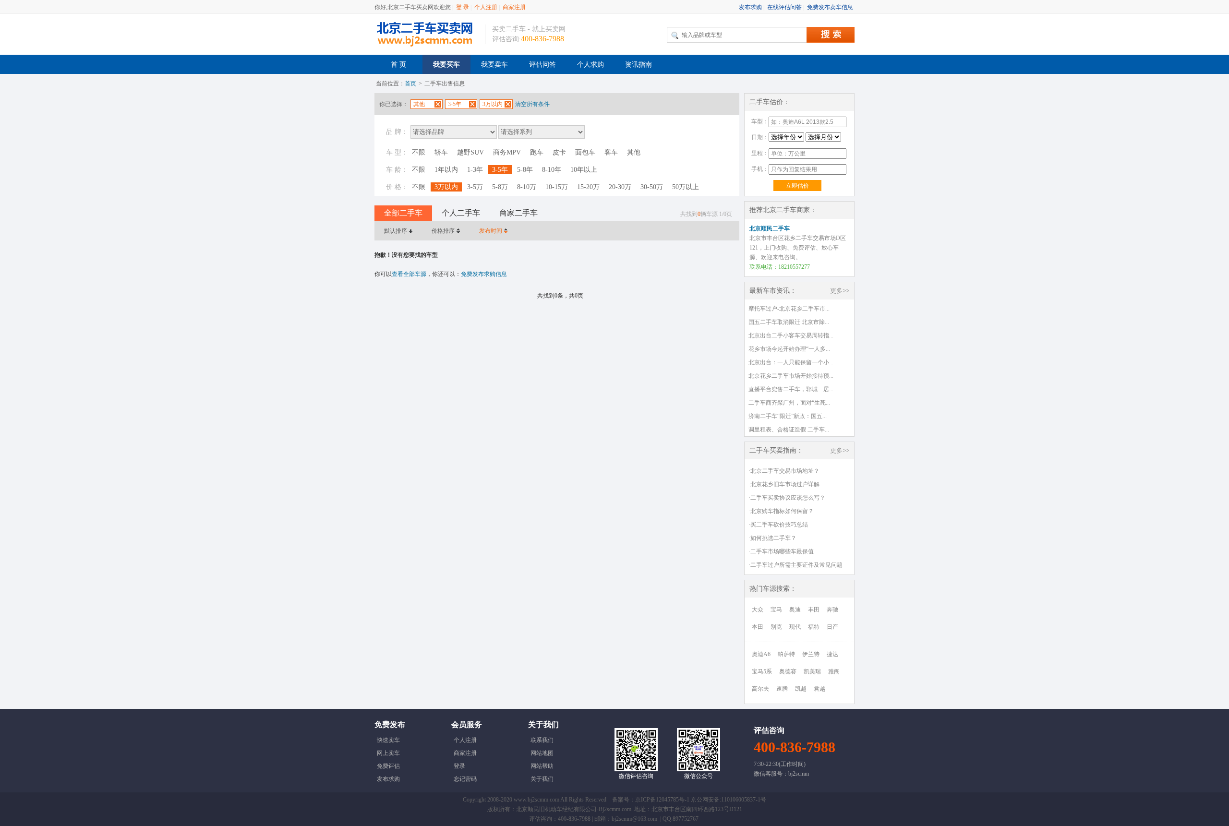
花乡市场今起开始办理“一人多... (789, 349)
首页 (410, 83)
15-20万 (588, 187)
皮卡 (559, 152)
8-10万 (526, 187)
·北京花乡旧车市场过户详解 (783, 484)
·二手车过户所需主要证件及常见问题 (795, 565)
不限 (418, 152)
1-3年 (475, 169)
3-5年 (500, 169)
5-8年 (525, 169)
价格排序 (443, 230)
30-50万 (651, 187)
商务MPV (507, 152)
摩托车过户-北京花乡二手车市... (789, 308)
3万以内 (446, 187)
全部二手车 (403, 213)
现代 (795, 626)
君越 (819, 688)
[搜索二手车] (831, 35)
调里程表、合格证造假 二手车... (788, 429)
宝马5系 (762, 671)
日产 (832, 626)
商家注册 (514, 7)
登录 (459, 766)
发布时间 (490, 230)
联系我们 (542, 740)
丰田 (813, 609)
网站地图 (542, 753)
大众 (757, 609)
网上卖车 (388, 753)
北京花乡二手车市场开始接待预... (790, 375)
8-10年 (551, 169)
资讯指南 (638, 64)
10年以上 (583, 169)
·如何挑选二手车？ (772, 538)
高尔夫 (760, 688)
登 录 (462, 7)
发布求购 (750, 7)
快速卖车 (388, 740)
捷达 (832, 654)
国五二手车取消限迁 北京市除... (788, 322)
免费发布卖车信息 (830, 7)
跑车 (536, 152)
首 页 (398, 64)
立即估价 (797, 185)
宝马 (776, 609)
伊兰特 (810, 654)
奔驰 (832, 609)
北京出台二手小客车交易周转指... (790, 335)
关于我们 (542, 779)
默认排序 (395, 230)
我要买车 (446, 64)
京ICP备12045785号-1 (662, 799)
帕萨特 (786, 654)
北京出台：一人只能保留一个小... (790, 362)
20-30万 (620, 187)
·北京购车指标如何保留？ (781, 511)
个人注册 (485, 7)
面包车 (585, 152)
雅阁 (834, 671)
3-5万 (475, 187)
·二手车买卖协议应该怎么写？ (786, 497)
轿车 (441, 152)
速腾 (782, 688)
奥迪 (795, 609)
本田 (757, 626)
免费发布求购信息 (484, 274)
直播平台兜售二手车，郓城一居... (790, 389)
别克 (776, 626)
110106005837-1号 (743, 799)
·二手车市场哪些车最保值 (781, 551)
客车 (611, 152)
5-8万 (500, 187)
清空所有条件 (532, 104)
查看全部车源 (409, 274)
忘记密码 (465, 779)
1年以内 (446, 169)
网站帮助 (542, 766)
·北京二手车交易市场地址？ (783, 470)
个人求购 (590, 64)
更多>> (839, 290)
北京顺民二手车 (769, 228)
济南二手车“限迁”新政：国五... (787, 416)
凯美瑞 (812, 671)
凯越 (801, 688)
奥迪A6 (761, 654)
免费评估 (388, 766)
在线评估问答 (784, 7)
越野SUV (470, 152)
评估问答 (542, 64)
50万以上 (685, 187)
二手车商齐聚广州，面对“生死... (789, 402)
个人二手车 (461, 213)
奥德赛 (787, 671)
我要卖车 (494, 64)
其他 (633, 152)
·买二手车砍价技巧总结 (778, 524)
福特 (813, 626)
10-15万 (556, 187)
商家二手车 (518, 213)
